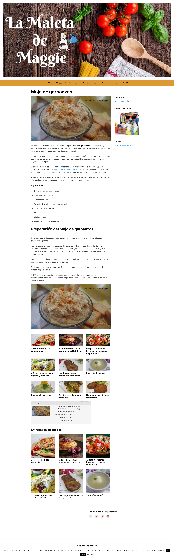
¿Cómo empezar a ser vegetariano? (66, 169)
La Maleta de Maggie (54, 83)
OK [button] (168, 550)
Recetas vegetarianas (88, 83)
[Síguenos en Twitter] (90, 516)
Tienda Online (115, 83)
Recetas (101, 83)
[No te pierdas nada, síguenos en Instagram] (107, 516)
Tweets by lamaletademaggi (124, 145)
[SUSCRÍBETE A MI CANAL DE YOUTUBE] (102, 516)
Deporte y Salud (71, 83)
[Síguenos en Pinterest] (96, 516)
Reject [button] (83, 554)
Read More (91, 554)
